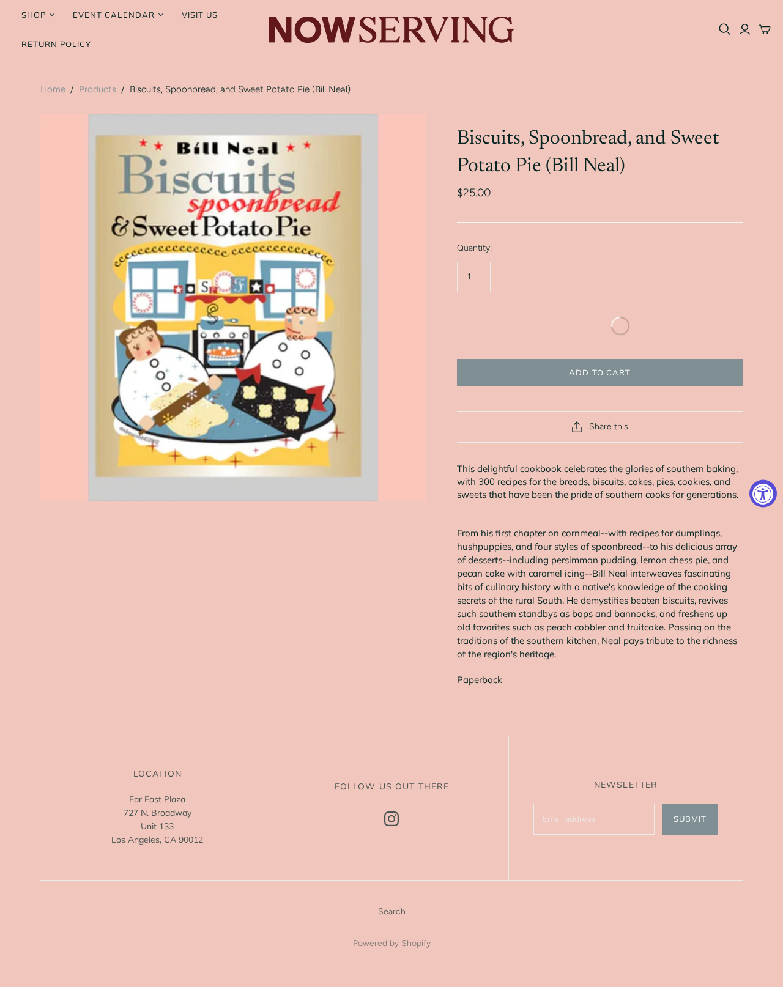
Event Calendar (114, 15)
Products (97, 89)
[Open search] (725, 29)
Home (52, 89)
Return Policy (56, 44)
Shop (33, 15)
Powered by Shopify (392, 943)
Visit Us (200, 15)
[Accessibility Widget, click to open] (763, 494)
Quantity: (474, 248)
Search (392, 911)
